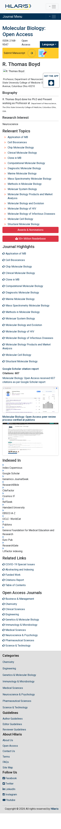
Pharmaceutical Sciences (17, 700)
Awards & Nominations (30, 229)
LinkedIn (10, 789)
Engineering (9, 668)
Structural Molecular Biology (24, 224)
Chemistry (8, 662)
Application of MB (18, 137)
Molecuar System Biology (22, 189)
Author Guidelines (13, 718)
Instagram (11, 794)
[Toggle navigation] (52, 6)
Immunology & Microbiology (18, 681)
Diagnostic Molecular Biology (24, 168)
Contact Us (9, 751)
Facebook (11, 778)
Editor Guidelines (12, 724)
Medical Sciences (13, 688)
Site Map (8, 767)
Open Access (10, 745)
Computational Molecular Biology (26, 163)
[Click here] (18, 7)
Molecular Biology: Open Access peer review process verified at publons (29, 418)
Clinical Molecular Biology (22, 152)
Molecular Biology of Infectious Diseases (31, 213)
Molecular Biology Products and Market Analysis (30, 196)
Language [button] (48, 44)
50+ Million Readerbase (32, 238)
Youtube (10, 800)
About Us (8, 740)
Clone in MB (14, 157)
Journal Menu (12, 17)
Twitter (9, 783)
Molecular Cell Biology (20, 219)
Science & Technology (15, 707)
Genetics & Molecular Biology (19, 675)
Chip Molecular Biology (21, 147)
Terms (6, 756)
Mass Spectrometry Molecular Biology (29, 178)
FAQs (6, 762)
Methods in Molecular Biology (25, 183)
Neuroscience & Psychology (19, 694)
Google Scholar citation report (20, 368)
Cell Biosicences (17, 142)
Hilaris (55, 808)
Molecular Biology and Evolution (26, 203)
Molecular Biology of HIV (22, 208)
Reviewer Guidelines (14, 729)
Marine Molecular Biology (22, 173)
